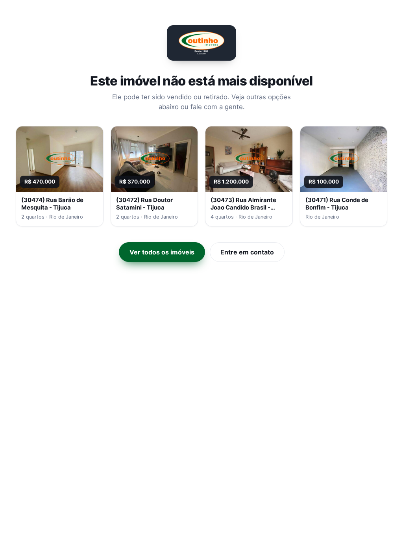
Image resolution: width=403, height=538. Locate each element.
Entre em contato (247, 252)
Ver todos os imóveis (161, 252)
